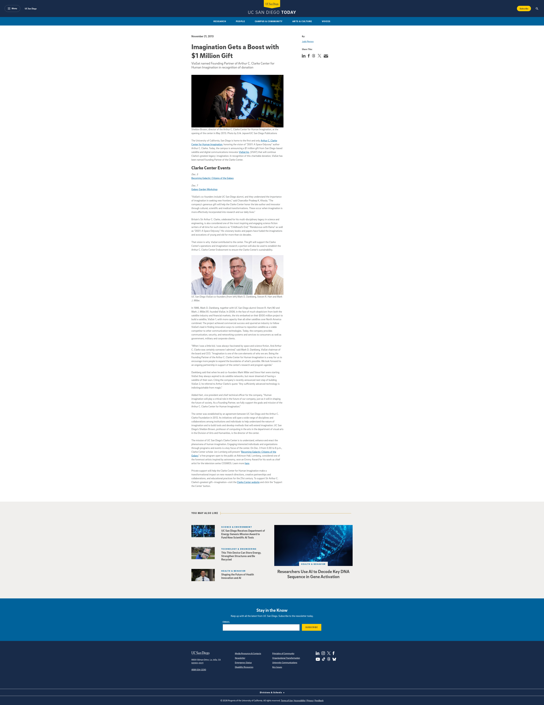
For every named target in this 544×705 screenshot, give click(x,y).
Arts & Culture (302, 21)
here (247, 463)
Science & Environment (236, 527)
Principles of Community (283, 653)
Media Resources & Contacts (248, 653)
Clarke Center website (248, 482)
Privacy (310, 700)
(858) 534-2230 (198, 669)
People (240, 21)
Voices (326, 21)
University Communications (284, 662)
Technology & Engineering (239, 549)
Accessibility (299, 700)
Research (219, 21)
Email (226, 622)
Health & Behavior (313, 564)
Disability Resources (244, 667)
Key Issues (277, 667)
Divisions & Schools (271, 692)
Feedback (319, 700)
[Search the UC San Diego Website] (537, 8)
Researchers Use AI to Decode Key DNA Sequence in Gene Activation (313, 574)
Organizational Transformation (286, 658)
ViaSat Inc (244, 152)
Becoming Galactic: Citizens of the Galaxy (212, 178)
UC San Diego (31, 8)
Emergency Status (243, 662)
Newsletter (240, 658)
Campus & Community (269, 21)
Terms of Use (287, 700)
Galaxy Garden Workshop (204, 189)
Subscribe (524, 8)
